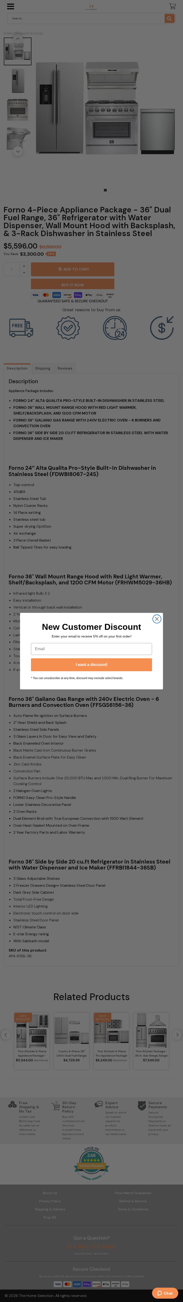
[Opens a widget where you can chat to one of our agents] (165, 1294)
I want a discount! (91, 665)
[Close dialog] (157, 619)
